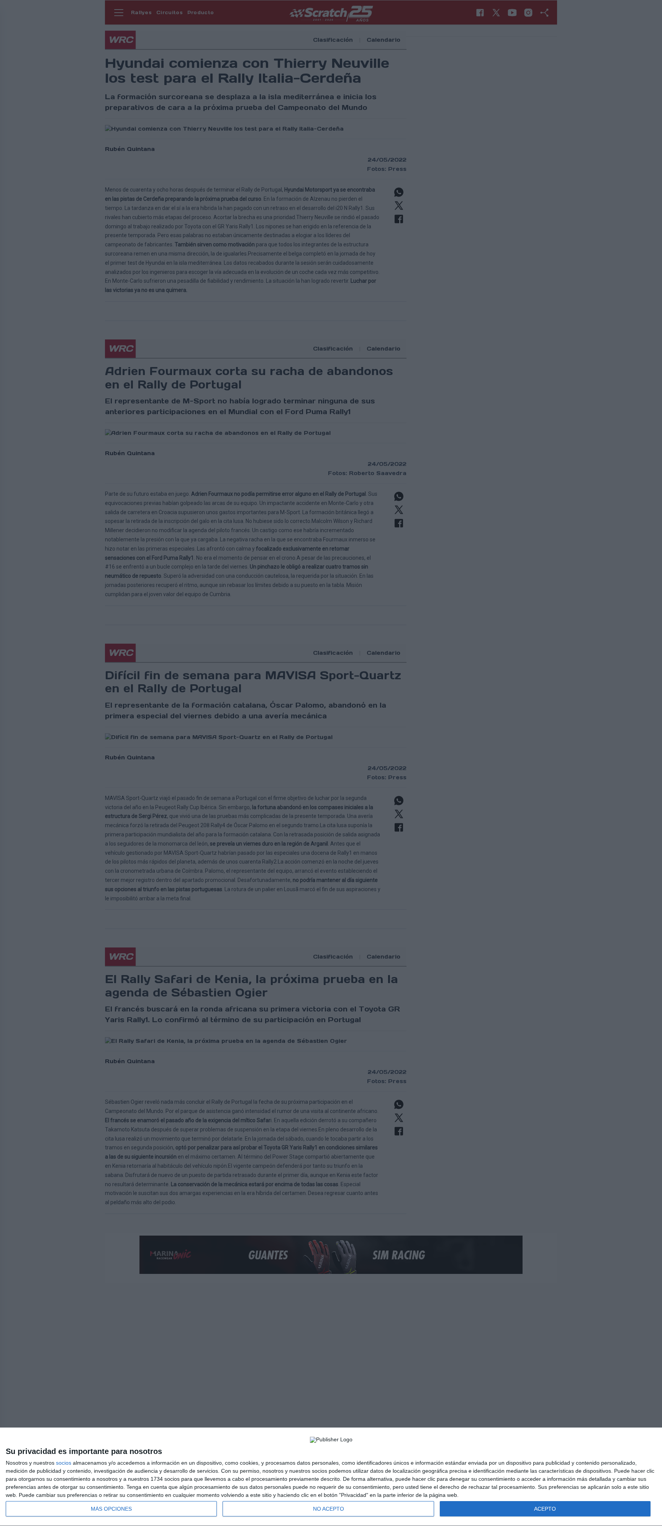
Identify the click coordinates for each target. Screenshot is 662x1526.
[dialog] (331, 1477)
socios (63, 1462)
